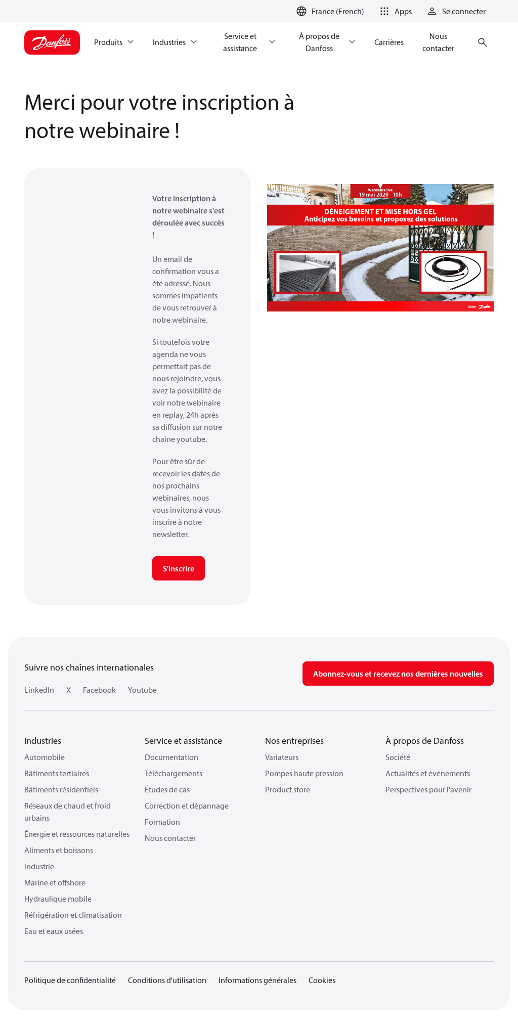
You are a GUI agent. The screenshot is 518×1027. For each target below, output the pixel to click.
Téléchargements (173, 773)
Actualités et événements (427, 773)
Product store (287, 789)
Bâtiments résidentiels (61, 789)
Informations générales (257, 980)
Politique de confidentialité (70, 980)
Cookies (322, 980)
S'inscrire (178, 568)
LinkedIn (39, 690)
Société (397, 757)
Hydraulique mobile (58, 899)
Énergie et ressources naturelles (77, 834)
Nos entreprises (294, 740)
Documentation (171, 757)
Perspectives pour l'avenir (428, 789)
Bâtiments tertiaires (56, 773)
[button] (394, 11)
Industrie (39, 866)
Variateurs (281, 757)
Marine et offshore (54, 882)
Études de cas (167, 789)
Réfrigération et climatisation (73, 915)
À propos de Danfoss (424, 740)
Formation (162, 822)
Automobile (44, 757)
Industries (42, 740)
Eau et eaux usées (53, 931)
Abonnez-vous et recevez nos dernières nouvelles (398, 673)
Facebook (99, 690)
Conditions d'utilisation (167, 980)
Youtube (142, 690)
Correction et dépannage (187, 805)
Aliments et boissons (58, 850)
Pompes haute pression (304, 773)
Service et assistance (183, 740)
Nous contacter (170, 838)
